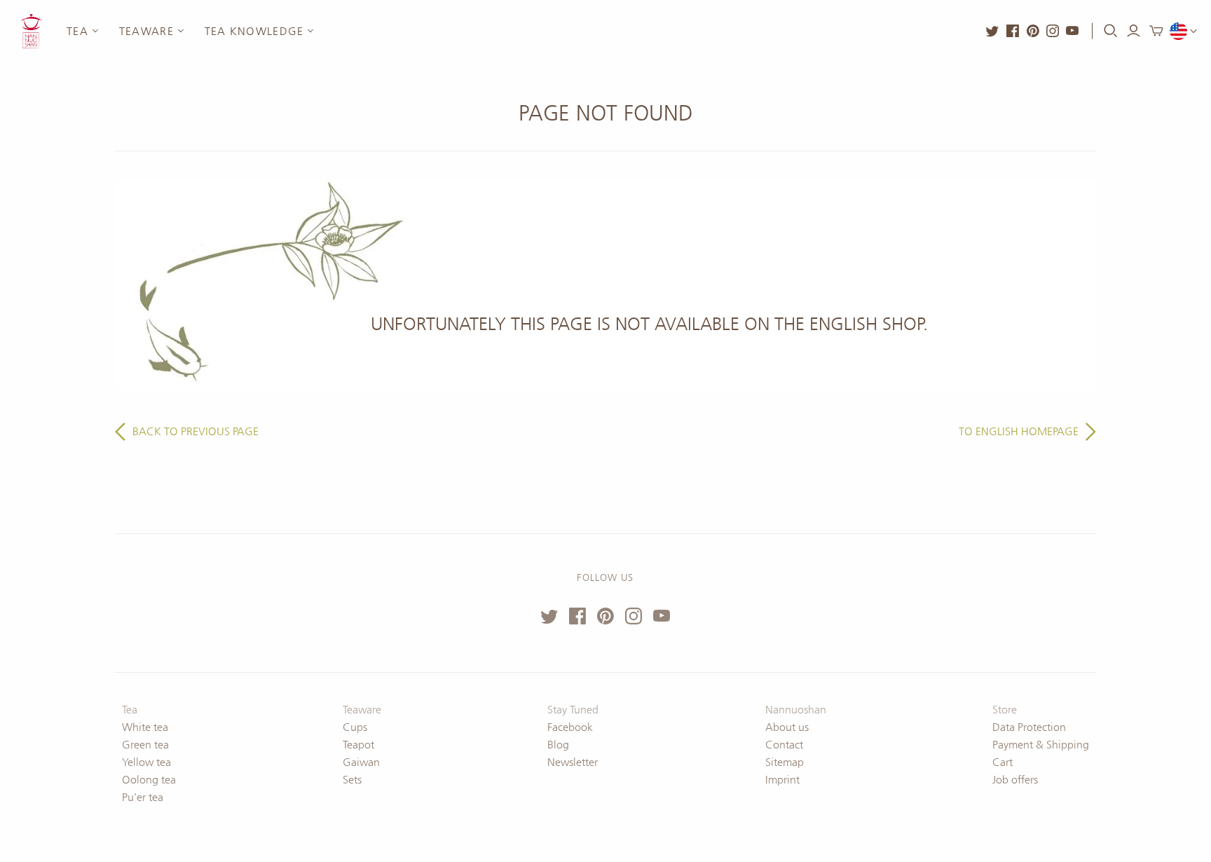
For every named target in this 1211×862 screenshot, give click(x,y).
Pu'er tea (142, 797)
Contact (784, 744)
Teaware (146, 31)
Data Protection (1029, 727)
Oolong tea (149, 779)
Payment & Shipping (1040, 744)
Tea (77, 31)
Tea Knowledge (254, 31)
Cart (1002, 762)
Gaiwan (361, 762)
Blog (558, 744)
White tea (145, 727)
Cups (355, 727)
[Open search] (1111, 31)
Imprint (782, 779)
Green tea (145, 744)
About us (787, 727)
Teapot (358, 744)
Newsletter (572, 762)
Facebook (570, 727)
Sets (352, 779)
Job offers (1015, 779)
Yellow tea (146, 762)
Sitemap (784, 762)
